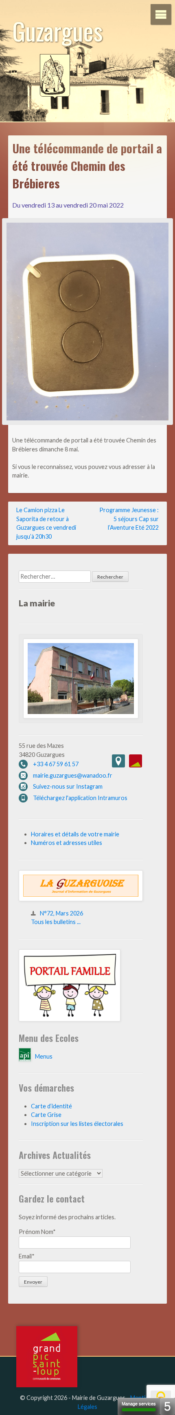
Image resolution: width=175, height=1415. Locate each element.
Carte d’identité (51, 1106)
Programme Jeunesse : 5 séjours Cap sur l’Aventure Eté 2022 (129, 518)
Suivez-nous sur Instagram (68, 786)
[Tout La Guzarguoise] (81, 898)
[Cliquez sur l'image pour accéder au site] (69, 1019)
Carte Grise (46, 1114)
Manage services (139, 1403)
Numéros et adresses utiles (66, 842)
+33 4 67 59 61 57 (56, 764)
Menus (43, 1056)
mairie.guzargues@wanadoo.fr (72, 775)
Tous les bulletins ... (56, 921)
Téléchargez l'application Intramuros (80, 797)
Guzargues (57, 30)
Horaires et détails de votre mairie (75, 834)
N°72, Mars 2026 (61, 913)
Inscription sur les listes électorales (77, 1123)
